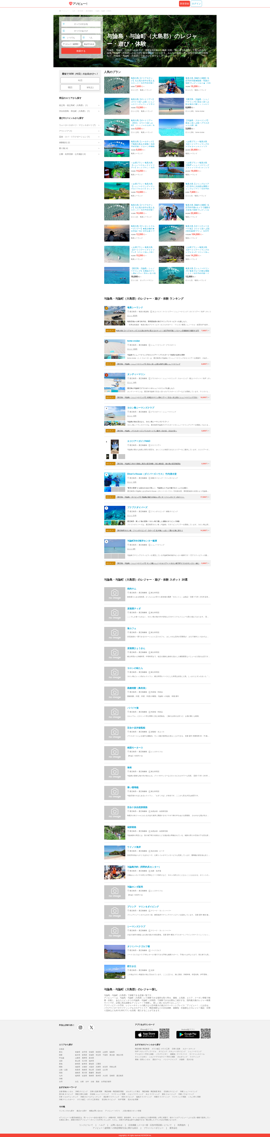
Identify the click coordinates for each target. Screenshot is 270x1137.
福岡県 (77, 1075)
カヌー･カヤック (189, 1048)
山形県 (105, 1052)
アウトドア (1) (65, 130)
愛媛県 (91, 1072)
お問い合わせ (116, 1124)
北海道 (61, 1049)
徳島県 (77, 1072)
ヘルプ (102, 1124)
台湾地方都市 (106, 1081)
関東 (60, 1055)
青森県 (77, 1052)
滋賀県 (77, 1066)
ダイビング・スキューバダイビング (172, 1051)
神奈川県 (119, 1055)
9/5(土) (90, 87)
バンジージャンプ (170, 1059)
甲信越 (61, 1058)
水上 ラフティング (153, 1094)
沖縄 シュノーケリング (188, 1091)
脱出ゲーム (157, 1059)
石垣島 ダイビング (171, 1091)
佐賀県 (84, 1075)
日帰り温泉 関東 (96, 1091)
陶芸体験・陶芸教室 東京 (151, 1091)
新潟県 (91, 1058)
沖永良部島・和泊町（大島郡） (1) (74, 111)
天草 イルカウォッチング (68, 1096)
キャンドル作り (141, 1056)
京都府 (84, 1066)
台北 (76, 1081)
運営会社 (173, 1127)
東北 (60, 1052)
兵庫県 (98, 1066)
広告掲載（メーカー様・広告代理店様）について (150, 1124)
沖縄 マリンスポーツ (67, 1099)
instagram (80, 1027)
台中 (87, 1081)
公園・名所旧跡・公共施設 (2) (72, 154)
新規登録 (184, 3)
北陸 (60, 1060)
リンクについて (86, 1124)
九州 (60, 1075)
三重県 (98, 1063)
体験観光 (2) (64, 142)
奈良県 (105, 1066)
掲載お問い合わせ (96, 1110)
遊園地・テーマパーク (178, 1054)
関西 (60, 1066)
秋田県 (98, 1052)
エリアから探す (66, 1044)
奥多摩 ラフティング (111, 1096)
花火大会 (190, 1059)
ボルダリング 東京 (133, 1091)
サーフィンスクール (197, 1054)
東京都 (112, 1055)
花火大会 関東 (133, 1099)
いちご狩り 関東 (194, 1096)
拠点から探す (82, 1110)
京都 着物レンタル (66, 1091)
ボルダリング (182, 1056)
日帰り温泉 (176, 1048)
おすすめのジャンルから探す (148, 1044)
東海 (60, 1063)
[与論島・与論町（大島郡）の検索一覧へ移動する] (135, 41)
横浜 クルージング (169, 1094)
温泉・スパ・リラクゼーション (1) (74, 136)
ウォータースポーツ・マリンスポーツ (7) (77, 125)
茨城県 (91, 1055)
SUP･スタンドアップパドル (145, 1051)
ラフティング (195, 1056)
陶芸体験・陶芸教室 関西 (114, 1091)
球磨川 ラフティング (162, 1096)
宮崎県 (112, 1075)
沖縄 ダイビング (81, 1091)
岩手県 (84, 1052)
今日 (80, 80)
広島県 (98, 1069)
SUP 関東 (121, 1099)
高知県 (98, 1072)
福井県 (91, 1060)
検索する (81, 51)
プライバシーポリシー (154, 1127)
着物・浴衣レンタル (142, 1059)
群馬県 (84, 1055)
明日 (70, 87)
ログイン (196, 3)
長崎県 (91, 1075)
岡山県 (91, 1069)
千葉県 (105, 1055)
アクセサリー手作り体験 (144, 1054)
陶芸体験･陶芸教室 (142, 1048)
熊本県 (98, 1075)
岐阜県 (84, 1063)
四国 (60, 1072)
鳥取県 (77, 1069)
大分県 (105, 1075)
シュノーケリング (195, 1051)
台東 (82, 1081)
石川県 (84, 1060)
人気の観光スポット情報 (132, 1110)
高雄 (97, 1081)
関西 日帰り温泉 (81, 1094)
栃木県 (77, 1055)
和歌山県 (113, 1066)
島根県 (84, 1069)
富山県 (77, 1060)
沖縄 (60, 1078)
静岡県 (77, 1063)
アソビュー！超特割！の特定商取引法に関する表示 (115, 1127)
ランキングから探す (66, 1110)
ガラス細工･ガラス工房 (160, 1048)
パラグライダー (162, 1054)
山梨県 (77, 1058)
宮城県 (91, 1052)
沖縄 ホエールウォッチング (90, 1096)
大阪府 (91, 1066)
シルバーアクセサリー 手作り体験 (162, 1056)
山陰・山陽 (63, 1069)
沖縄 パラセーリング (186, 1094)
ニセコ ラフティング (135, 1094)
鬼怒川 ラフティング (144, 1096)
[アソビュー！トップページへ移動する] (77, 3)
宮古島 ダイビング (109, 1099)
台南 (92, 1081)
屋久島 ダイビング (66, 1094)
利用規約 (181, 1124)
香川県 (84, 1072)
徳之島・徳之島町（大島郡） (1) (73, 105)
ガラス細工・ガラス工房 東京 (88, 1099)
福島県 (112, 1052)
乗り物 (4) (63, 148)
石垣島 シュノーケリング (99, 1094)
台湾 (60, 1081)
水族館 (181, 1059)
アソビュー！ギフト (112, 1110)
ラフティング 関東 (118, 1094)
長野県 (84, 1058)
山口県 (105, 1069)
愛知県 (91, 1063)
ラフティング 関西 (179, 1096)
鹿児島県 (119, 1075)
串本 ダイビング (128, 1096)
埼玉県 (98, 1055)
